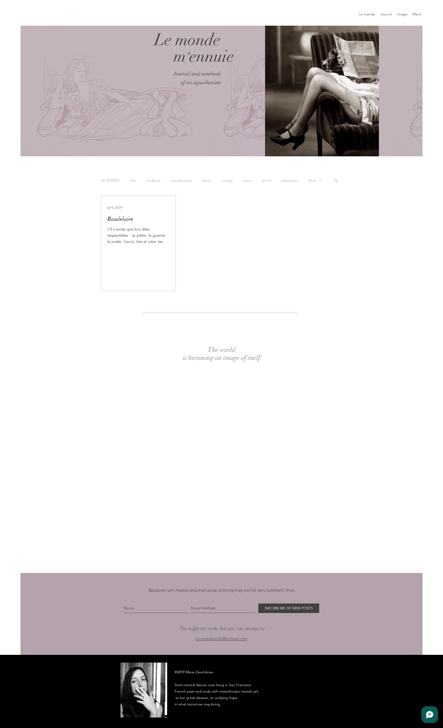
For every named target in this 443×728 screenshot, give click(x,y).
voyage (227, 180)
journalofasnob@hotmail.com (221, 638)
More (312, 180)
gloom (266, 180)
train (133, 180)
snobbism (153, 180)
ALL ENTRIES (110, 180)
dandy (207, 180)
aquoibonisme (181, 180)
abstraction (289, 180)
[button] (335, 181)
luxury (247, 180)
